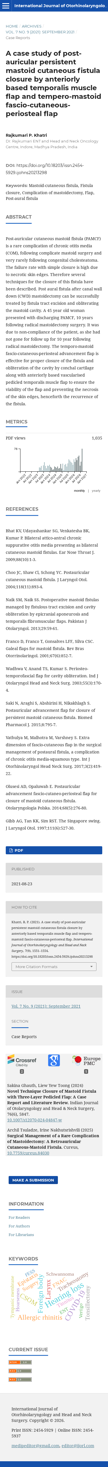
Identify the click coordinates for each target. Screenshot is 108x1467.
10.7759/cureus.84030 (28, 1153)
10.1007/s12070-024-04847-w (34, 1120)
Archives (31, 26)
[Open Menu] (6, 5)
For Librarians (21, 1234)
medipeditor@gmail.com (35, 1445)
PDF (18, 850)
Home (12, 26)
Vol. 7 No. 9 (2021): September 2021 (40, 32)
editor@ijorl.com (78, 1445)
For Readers (19, 1217)
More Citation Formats (36, 966)
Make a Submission (33, 1180)
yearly (96, 490)
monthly (79, 490)
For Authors (19, 1226)
